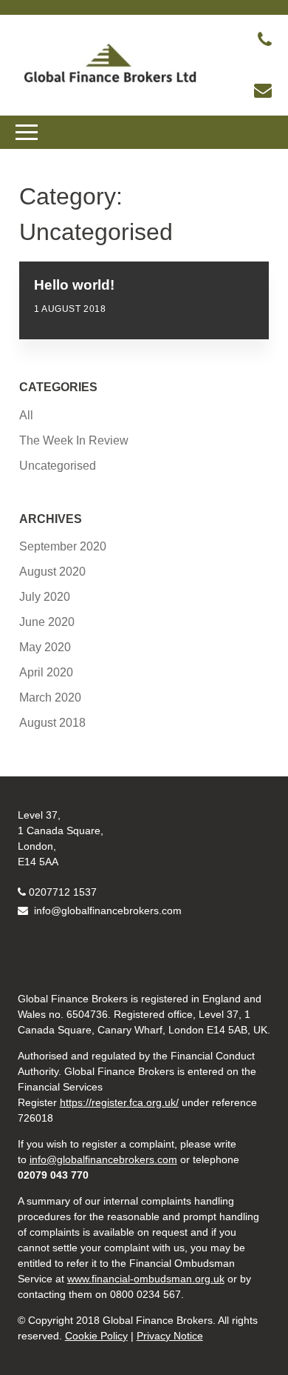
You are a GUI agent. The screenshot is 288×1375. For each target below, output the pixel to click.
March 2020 (50, 697)
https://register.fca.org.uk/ (119, 1102)
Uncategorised (57, 465)
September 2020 (62, 546)
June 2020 (47, 622)
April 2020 (46, 672)
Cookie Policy (96, 1336)
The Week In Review (73, 440)
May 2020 (45, 647)
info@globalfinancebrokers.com (106, 910)
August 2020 (52, 571)
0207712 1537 (63, 892)
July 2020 (44, 596)
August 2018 (52, 722)
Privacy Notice (170, 1336)
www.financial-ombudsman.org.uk (145, 1279)
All (26, 415)
